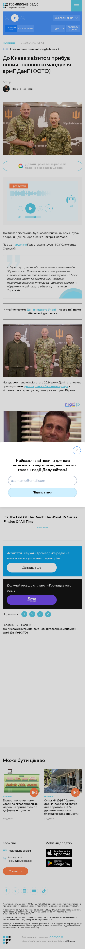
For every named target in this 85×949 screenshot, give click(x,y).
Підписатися (43, 492)
